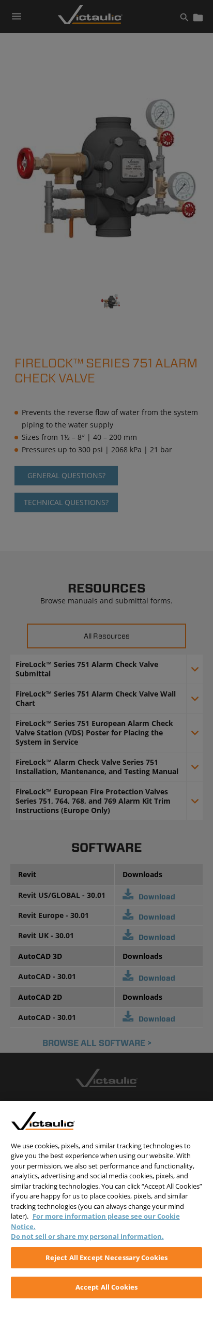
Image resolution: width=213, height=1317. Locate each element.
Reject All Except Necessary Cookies (106, 1257)
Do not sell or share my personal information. (87, 1236)
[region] (106, 1209)
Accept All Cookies (106, 1287)
